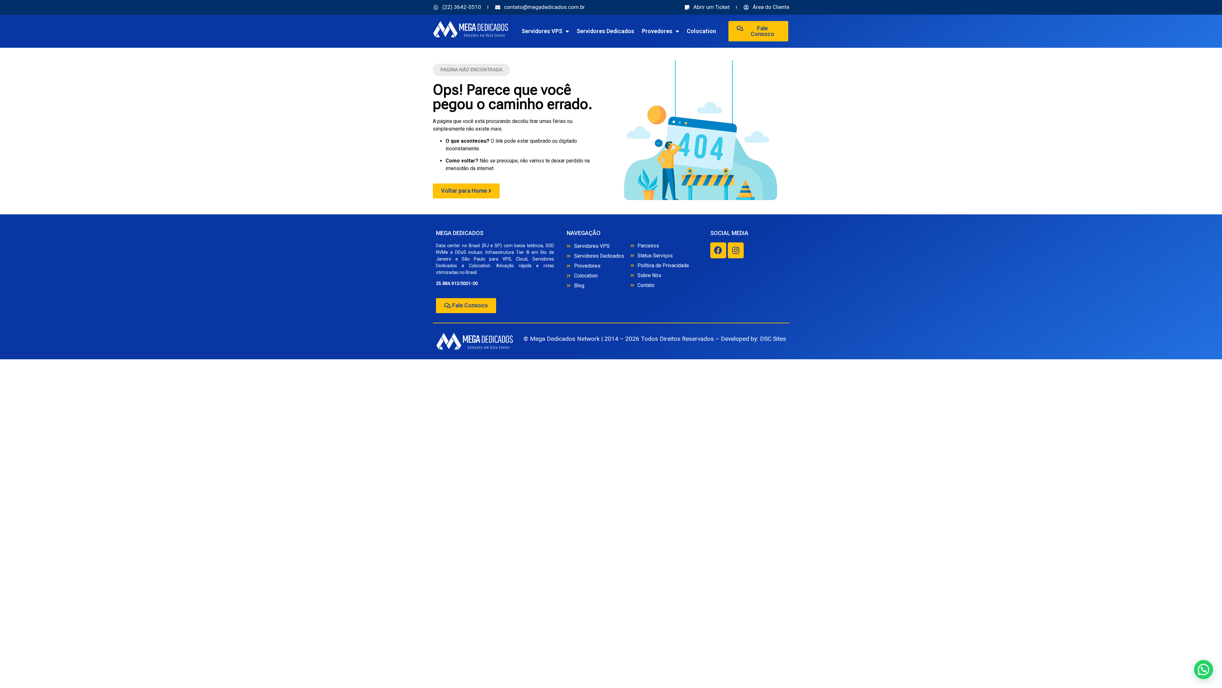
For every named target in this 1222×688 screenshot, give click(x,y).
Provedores (657, 31)
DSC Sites (773, 338)
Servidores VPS (542, 31)
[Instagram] (736, 250)
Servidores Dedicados (605, 31)
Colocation (701, 31)
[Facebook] (718, 250)
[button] (471, 70)
